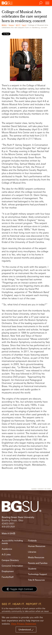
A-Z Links (6, 554)
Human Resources (36, 546)
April (24, 25)
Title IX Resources (36, 580)
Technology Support (37, 574)
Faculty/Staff (7, 577)
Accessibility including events (12, 542)
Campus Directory (10, 560)
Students (32, 568)
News (11, 25)
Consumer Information (12, 566)
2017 (18, 25)
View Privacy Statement (23, 623)
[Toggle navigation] (47, 3)
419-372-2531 (8, 526)
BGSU (4, 25)
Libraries (32, 552)
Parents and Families (37, 563)
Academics (7, 549)
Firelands (32, 540)
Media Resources (36, 557)
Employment (8, 571)
